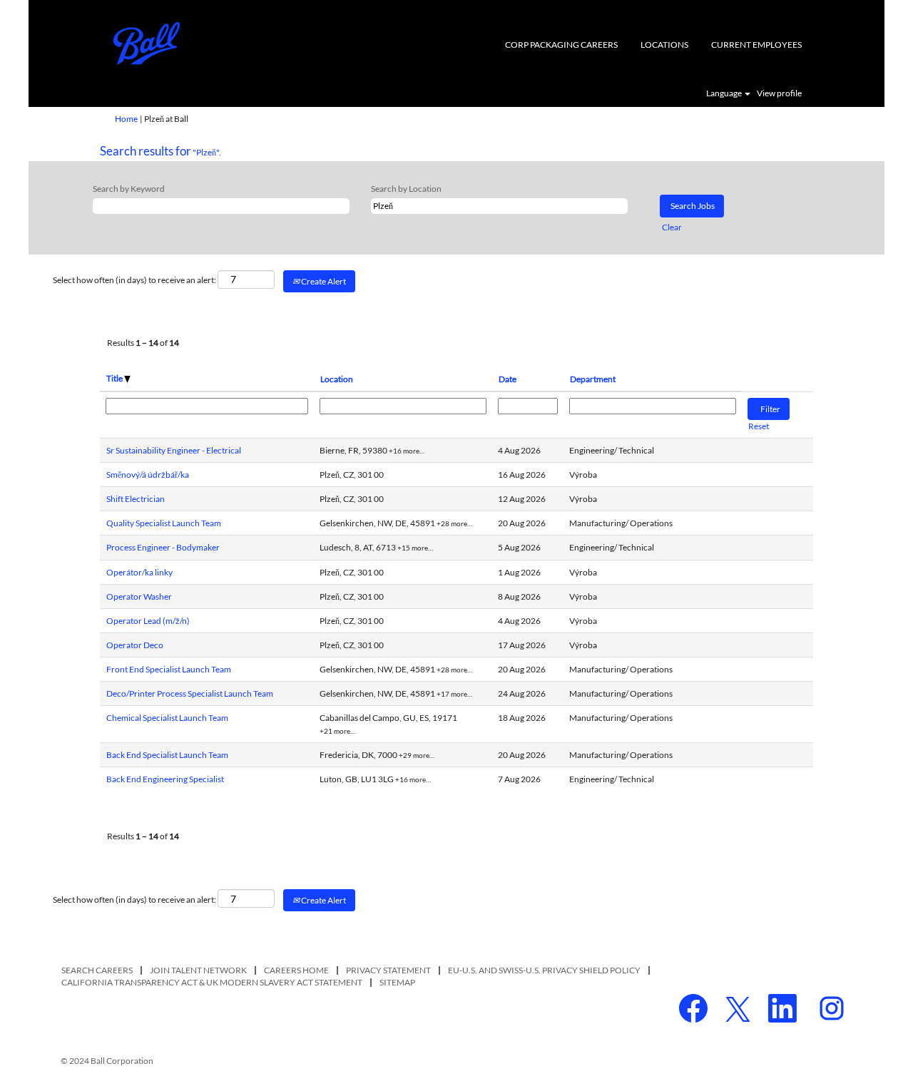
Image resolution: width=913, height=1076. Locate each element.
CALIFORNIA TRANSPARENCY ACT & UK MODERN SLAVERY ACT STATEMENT (211, 982)
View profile (779, 93)
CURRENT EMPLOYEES (756, 44)
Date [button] (507, 379)
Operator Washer (139, 596)
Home (126, 118)
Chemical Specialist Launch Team (167, 717)
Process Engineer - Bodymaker (163, 547)
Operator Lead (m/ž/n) (148, 620)
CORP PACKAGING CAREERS (561, 44)
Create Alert (323, 281)
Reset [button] (758, 426)
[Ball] (147, 43)
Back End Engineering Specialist (165, 779)
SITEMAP (397, 982)
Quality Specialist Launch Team (163, 523)
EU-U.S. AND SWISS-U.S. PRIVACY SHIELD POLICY (544, 970)
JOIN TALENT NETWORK (198, 970)
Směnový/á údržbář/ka (147, 474)
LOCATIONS (664, 44)
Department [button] (593, 379)
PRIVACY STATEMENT (388, 970)
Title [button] (115, 378)
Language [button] (724, 93)
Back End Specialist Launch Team (167, 754)
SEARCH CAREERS (97, 970)
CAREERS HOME (296, 970)
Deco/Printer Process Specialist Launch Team (189, 693)
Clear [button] (672, 227)
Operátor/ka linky (139, 572)
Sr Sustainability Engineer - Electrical (173, 450)
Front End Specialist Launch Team (168, 669)
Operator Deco (134, 645)
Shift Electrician (135, 498)
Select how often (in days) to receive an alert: (134, 280)
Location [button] (336, 379)
